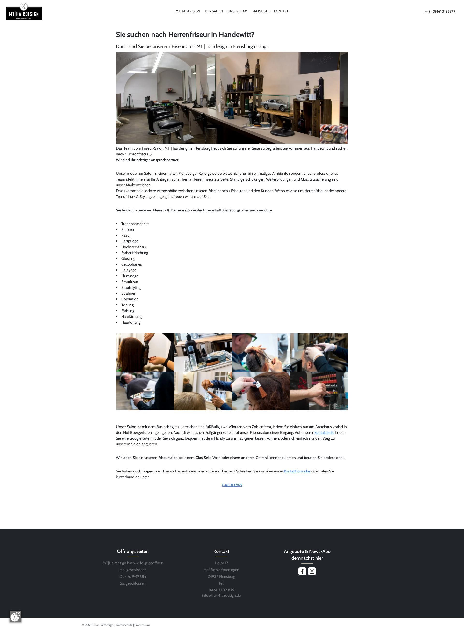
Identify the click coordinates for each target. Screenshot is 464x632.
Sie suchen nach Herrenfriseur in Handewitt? (185, 34)
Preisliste (260, 11)
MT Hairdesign (188, 11)
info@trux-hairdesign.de (221, 595)
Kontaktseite (324, 432)
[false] (232, 492)
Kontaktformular (297, 471)
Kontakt (281, 11)
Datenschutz (124, 625)
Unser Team (237, 11)
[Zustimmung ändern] (15, 616)
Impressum (142, 625)
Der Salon (214, 11)
